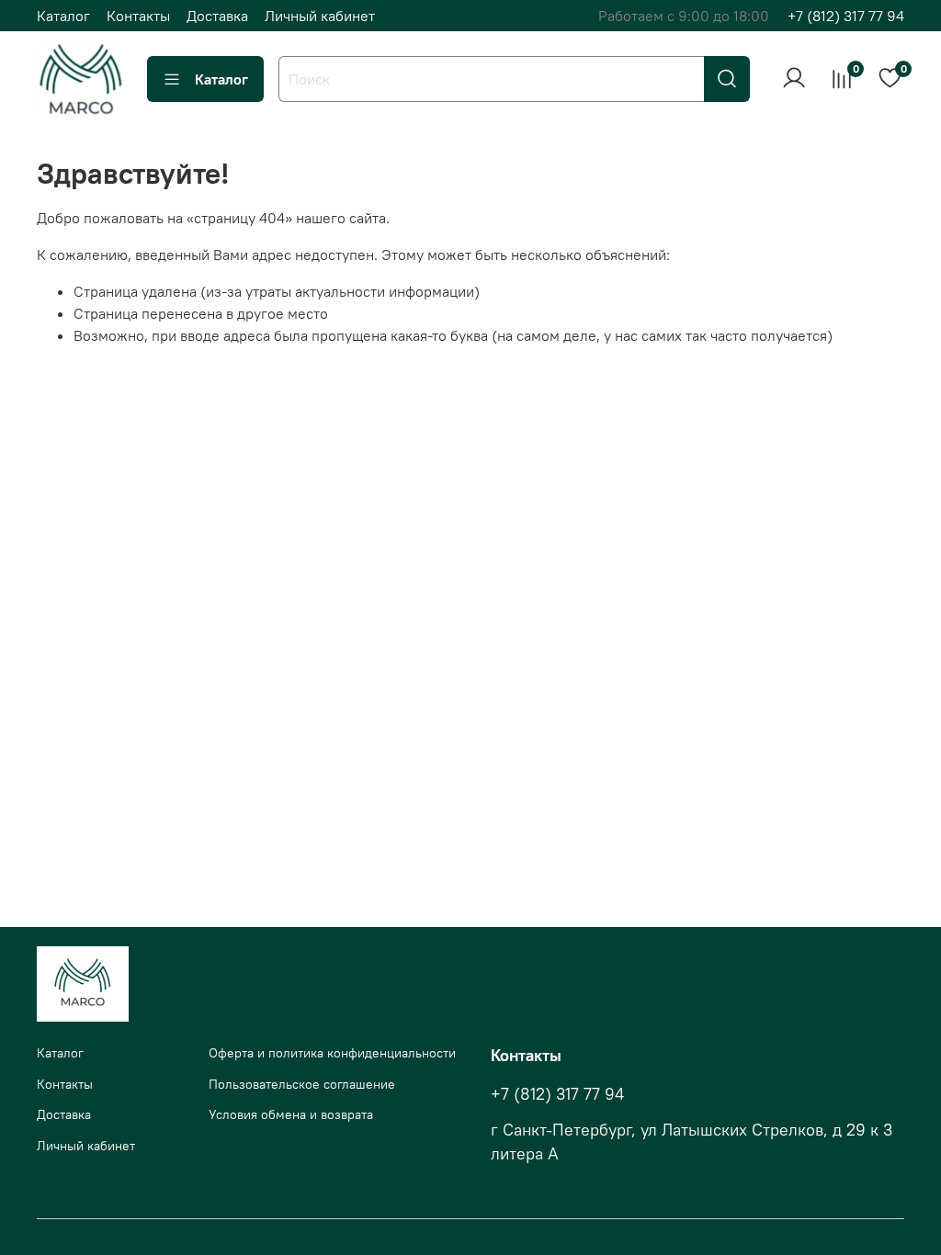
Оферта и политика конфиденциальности (332, 1053)
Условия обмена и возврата (291, 1114)
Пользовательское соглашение (302, 1084)
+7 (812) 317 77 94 (846, 15)
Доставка (217, 15)
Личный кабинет (320, 15)
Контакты (138, 15)
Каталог (63, 15)
